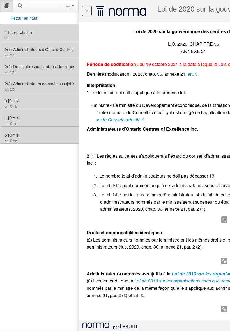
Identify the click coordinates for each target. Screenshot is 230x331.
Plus (68, 6)
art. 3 (192, 74)
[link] (39, 32)
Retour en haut (24, 18)
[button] (87, 11)
